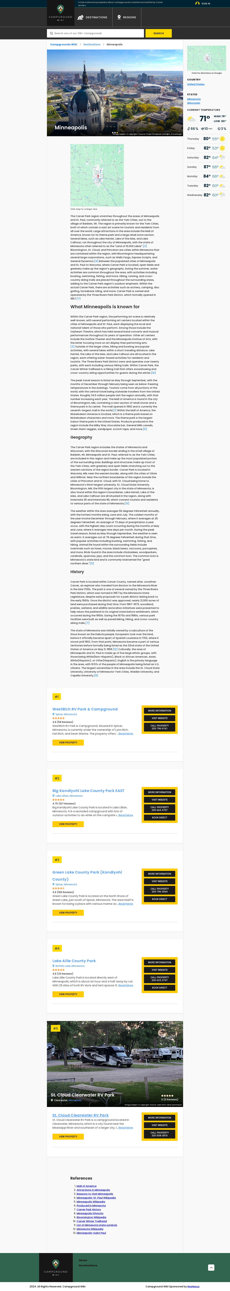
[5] (145, 429)
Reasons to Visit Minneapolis (95, 1194)
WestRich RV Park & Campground (85, 709)
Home (83, 1260)
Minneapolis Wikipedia (91, 1202)
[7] (79, 298)
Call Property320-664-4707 (160, 809)
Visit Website (160, 718)
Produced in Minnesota (91, 1205)
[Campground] (56, 1267)
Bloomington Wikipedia (91, 1217)
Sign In (206, 3)
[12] (115, 649)
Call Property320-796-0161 (160, 727)
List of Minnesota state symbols (97, 1225)
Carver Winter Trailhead (92, 1221)
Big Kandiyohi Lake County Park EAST (88, 790)
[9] (96, 261)
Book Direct (159, 817)
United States (195, 84)
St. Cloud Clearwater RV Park (80, 1115)
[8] (96, 675)
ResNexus (193, 1286)
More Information (159, 710)
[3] (145, 246)
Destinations (92, 44)
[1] (114, 410)
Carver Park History (89, 1209)
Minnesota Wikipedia (90, 1229)
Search (158, 33)
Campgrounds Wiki (63, 44)
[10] (153, 373)
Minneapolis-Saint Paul (91, 1233)
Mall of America (86, 1186)
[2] (72, 346)
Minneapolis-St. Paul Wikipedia (96, 1198)
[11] (92, 563)
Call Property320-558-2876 (160, 1134)
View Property (68, 742)
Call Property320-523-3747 (160, 979)
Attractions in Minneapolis (93, 1190)
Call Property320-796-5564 (160, 890)
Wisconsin (193, 103)
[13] (126, 503)
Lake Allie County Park (74, 960)
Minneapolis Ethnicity (90, 1213)
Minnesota (70, 714)
